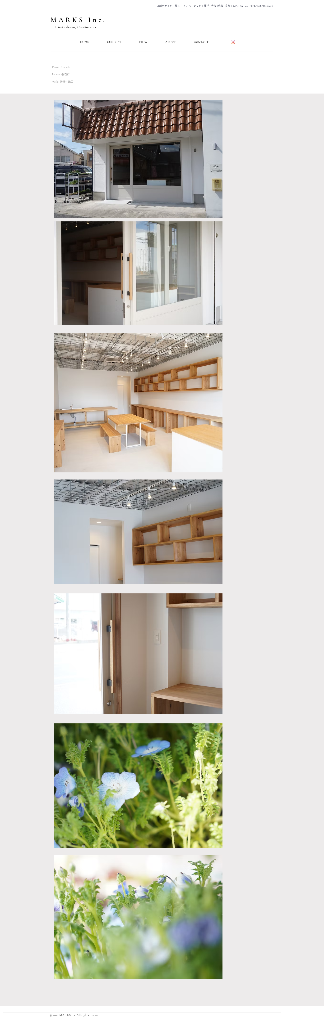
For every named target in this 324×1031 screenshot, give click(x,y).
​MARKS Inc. (79, 20)
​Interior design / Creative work (75, 27)
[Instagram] (233, 42)
